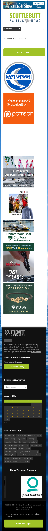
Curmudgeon (32, 439)
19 (17, 413)
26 (17, 416)
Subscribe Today (16, 367)
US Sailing (35, 452)
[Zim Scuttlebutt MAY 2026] (18, 187)
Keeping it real (23, 445)
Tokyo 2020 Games (24, 452)
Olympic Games (36, 445)
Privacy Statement (12, 514)
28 (28, 416)
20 (23, 413)
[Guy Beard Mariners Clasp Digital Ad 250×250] (18, 313)
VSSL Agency (27, 509)
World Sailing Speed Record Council (17, 461)
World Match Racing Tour (13, 458)
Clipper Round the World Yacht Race (29, 435)
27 (23, 416)
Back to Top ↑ (24, 52)
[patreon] (18, 124)
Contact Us (9, 516)
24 (7, 416)
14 (28, 410)
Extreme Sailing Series (30, 442)
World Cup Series (34, 455)
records (21, 448)
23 (39, 413)
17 (7, 413)
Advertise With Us (26, 514)
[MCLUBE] (18, 282)
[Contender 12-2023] (18, 92)
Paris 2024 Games (10, 448)
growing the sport (11, 445)
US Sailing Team (10, 455)
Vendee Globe (22, 455)
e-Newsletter (36, 352)
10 (7, 410)
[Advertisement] (18, 140)
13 (23, 410)
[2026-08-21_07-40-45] (24, 9)
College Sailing (10, 439)
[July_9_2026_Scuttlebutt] (18, 250)
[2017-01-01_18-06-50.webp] (23, 487)
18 (12, 413)
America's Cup (10, 435)
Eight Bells (17, 442)
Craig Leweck (21, 439)
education (8, 442)
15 (33, 410)
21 (28, 413)
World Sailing (28, 458)
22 (33, 413)
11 (12, 410)
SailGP (28, 448)
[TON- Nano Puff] (18, 218)
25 (12, 416)
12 (17, 410)
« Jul (5, 422)
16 (39, 410)
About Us (38, 514)
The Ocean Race (10, 452)
